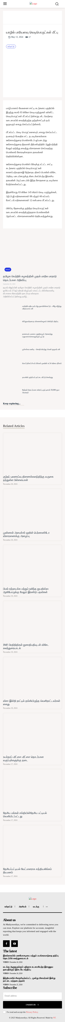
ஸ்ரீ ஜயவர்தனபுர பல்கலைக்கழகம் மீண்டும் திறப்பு (40, 321)
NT (54, 1018)
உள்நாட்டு (11, 46)
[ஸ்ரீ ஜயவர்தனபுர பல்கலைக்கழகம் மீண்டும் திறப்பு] (12, 321)
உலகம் (8, 269)
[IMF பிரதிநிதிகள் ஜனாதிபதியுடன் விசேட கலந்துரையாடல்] (32, 621)
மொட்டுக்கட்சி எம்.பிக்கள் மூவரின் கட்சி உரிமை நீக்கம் (42, 363)
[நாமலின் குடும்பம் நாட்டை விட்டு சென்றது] (12, 377)
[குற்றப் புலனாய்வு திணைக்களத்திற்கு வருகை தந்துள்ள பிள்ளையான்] (32, 453)
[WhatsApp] (38, 18)
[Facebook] (17, 18)
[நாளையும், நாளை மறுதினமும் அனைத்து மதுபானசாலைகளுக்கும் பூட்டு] (12, 335)
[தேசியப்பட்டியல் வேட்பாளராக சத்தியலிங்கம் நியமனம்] (32, 845)
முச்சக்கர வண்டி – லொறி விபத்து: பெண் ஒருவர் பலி (41, 349)
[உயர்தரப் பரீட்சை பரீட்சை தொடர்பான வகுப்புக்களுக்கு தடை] (32, 733)
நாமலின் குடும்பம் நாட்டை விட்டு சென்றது (37, 377)
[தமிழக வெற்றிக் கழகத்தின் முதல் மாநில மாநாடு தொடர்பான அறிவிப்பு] (32, 252)
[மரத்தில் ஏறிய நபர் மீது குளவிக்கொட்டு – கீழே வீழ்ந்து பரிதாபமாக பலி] (12, 307)
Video (6, 962)
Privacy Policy (32, 1012)
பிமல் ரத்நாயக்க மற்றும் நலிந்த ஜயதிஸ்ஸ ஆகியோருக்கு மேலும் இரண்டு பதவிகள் (26, 590)
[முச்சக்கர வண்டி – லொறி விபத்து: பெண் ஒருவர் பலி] (12, 349)
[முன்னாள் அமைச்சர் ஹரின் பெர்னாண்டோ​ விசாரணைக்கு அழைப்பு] (32, 509)
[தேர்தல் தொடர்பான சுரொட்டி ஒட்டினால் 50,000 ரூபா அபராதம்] (12, 391)
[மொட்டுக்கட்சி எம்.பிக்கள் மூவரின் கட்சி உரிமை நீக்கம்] (12, 363)
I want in (31, 1005)
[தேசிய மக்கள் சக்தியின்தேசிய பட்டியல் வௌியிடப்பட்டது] (32, 789)
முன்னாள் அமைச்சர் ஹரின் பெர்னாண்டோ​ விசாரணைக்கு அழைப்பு (26, 534)
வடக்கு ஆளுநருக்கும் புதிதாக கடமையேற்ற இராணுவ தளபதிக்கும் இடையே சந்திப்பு (28, 968)
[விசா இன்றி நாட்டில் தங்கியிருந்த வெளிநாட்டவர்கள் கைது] (32, 677)
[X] (24, 18)
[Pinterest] (31, 18)
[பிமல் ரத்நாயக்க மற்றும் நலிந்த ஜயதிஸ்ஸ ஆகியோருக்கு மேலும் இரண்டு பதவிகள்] (32, 565)
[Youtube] (14, 943)
